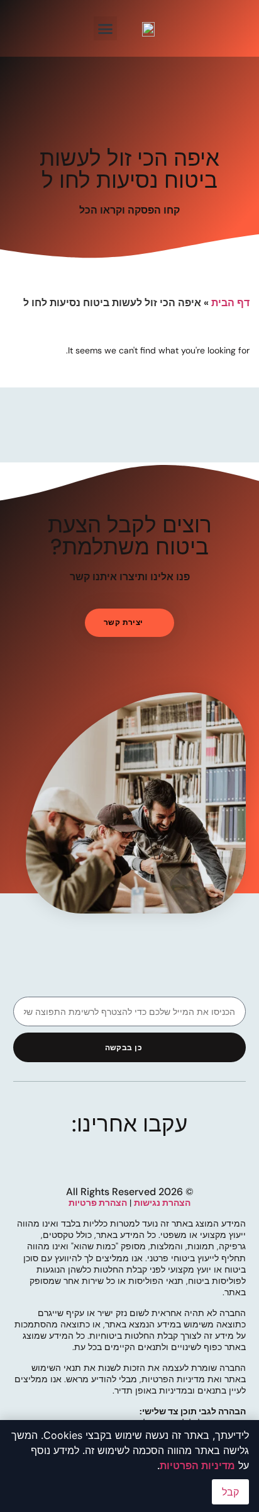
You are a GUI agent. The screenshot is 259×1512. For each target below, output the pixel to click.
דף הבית (230, 302)
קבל (230, 1492)
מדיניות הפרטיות (197, 1465)
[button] (106, 28)
